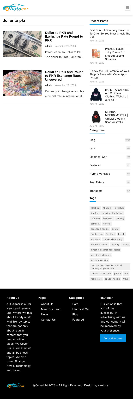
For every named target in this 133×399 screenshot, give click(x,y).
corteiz (106, 223)
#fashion (95, 208)
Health (121, 234)
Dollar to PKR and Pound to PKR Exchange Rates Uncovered (64, 75)
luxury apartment (99, 260)
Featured (95, 165)
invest (126, 244)
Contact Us (48, 319)
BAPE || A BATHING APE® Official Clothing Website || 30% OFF (117, 94)
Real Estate (97, 182)
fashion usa (97, 234)
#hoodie (107, 208)
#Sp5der (95, 213)
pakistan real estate (101, 273)
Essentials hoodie (100, 229)
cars (92, 148)
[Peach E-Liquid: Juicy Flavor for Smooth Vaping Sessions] (96, 54)
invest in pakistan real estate (105, 249)
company (95, 223)
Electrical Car (98, 156)
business (107, 218)
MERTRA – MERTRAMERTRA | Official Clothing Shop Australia (116, 117)
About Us (47, 304)
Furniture (110, 234)
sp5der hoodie (112, 278)
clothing (120, 218)
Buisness (95, 218)
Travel (126, 278)
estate (115, 229)
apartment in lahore (112, 213)
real (126, 273)
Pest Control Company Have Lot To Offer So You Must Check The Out (110, 33)
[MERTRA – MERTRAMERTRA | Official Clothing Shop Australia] (96, 117)
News (44, 314)
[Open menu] (127, 8)
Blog (92, 140)
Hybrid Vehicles (100, 173)
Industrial (95, 239)
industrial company (112, 239)
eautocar (103, 385)
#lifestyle (119, 208)
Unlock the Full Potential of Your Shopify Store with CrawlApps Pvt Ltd (109, 74)
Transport (96, 190)
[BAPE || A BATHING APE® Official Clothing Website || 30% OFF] (96, 95)
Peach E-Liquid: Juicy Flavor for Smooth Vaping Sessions (114, 54)
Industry (115, 244)
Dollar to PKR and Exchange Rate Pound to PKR (64, 36)
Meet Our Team (51, 309)
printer (117, 273)
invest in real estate (101, 255)
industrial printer (99, 244)
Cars (75, 304)
